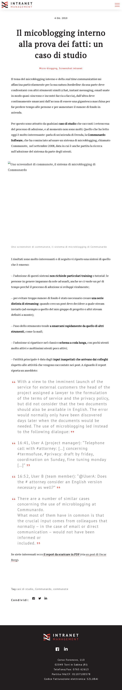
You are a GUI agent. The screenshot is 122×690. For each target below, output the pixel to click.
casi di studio (25, 589)
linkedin (45, 598)
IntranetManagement (61, 637)
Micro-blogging (48, 68)
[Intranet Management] (17, 5)
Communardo (43, 589)
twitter (39, 598)
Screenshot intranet (70, 68)
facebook (33, 598)
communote (60, 589)
